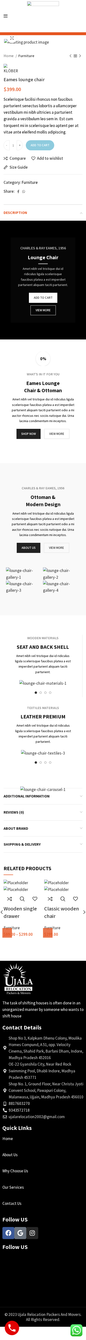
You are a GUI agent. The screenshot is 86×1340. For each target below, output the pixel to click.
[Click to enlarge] (12, 38)
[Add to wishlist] (35, 899)
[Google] (20, 1233)
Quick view (22, 899)
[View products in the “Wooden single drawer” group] (7, 933)
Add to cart (40, 145)
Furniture (26, 55)
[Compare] (10, 899)
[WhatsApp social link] (24, 191)
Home (9, 55)
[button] (48, 933)
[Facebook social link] (18, 191)
